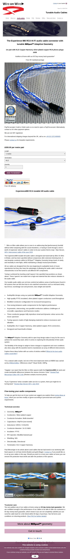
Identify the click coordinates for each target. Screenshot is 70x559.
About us (13, 18)
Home (7, 18)
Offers (43, 18)
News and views (51, 18)
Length (7, 151)
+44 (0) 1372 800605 (53, 136)
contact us (13, 140)
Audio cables (21, 18)
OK (35, 556)
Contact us (60, 18)
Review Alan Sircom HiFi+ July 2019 (26, 384)
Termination (8, 158)
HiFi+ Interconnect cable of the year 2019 (19, 252)
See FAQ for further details (37, 516)
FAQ (33, 18)
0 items (55, 3)
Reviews (38, 18)
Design (28, 18)
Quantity (7, 164)
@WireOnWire (14, 363)
